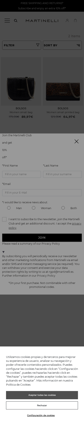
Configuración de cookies (41, 415)
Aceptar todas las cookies (42, 395)
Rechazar (42, 405)
